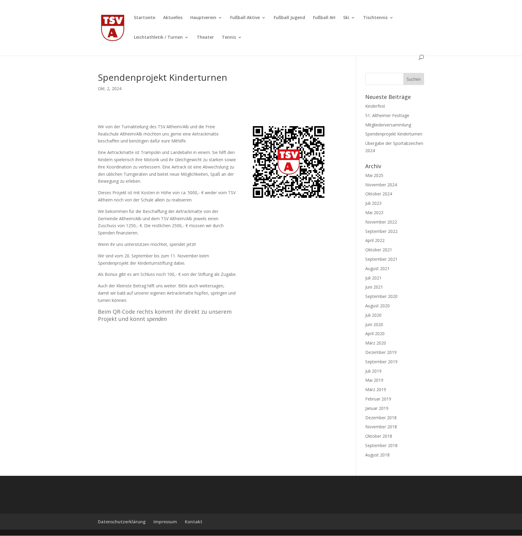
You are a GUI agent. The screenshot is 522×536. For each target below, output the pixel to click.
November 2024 (381, 185)
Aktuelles (172, 17)
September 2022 (381, 231)
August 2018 (377, 455)
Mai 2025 (374, 175)
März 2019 (375, 389)
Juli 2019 (373, 371)
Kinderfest (375, 106)
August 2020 (377, 306)
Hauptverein (203, 17)
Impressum (165, 522)
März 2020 (375, 343)
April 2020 (375, 333)
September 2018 (381, 445)
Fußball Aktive (245, 17)
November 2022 (381, 222)
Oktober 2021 (378, 250)
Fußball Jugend (289, 17)
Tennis (229, 37)
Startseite (144, 17)
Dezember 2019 (381, 352)
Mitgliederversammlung (388, 125)
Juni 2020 (374, 324)
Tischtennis (375, 17)
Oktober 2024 (378, 194)
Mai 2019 (374, 380)
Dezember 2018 (381, 417)
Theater (205, 37)
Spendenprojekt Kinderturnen (393, 134)
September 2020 (381, 296)
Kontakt (193, 522)
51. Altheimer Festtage (387, 115)
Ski (346, 17)
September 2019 (381, 361)
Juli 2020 (373, 315)
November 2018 (381, 427)
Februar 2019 (378, 399)
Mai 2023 (374, 212)
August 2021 (377, 268)
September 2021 (381, 259)
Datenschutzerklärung (122, 522)
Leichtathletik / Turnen (158, 37)
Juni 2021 (374, 287)
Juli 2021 (373, 278)
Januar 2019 (376, 408)
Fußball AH (324, 17)
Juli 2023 (373, 203)
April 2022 (375, 240)
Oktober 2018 (378, 436)
